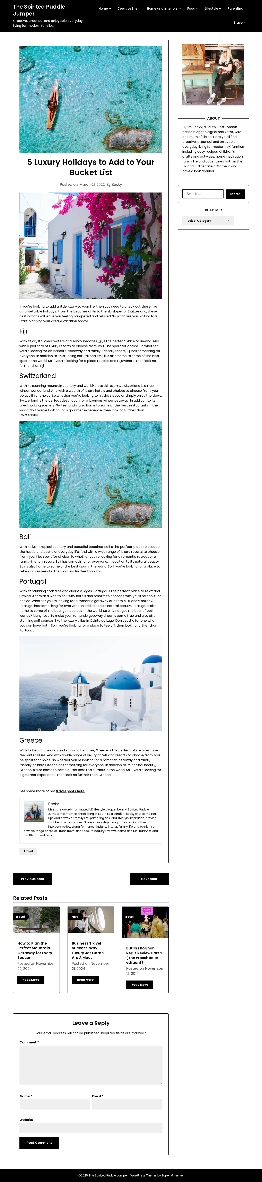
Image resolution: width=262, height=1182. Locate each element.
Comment (29, 1042)
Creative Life (127, 8)
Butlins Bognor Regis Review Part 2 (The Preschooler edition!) (144, 955)
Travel (238, 22)
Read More (31, 980)
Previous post (32, 878)
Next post (149, 878)
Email (97, 1096)
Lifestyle (211, 8)
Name (26, 1096)
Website (26, 1119)
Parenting (235, 8)
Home (103, 8)
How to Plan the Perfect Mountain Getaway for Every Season (34, 950)
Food (191, 8)
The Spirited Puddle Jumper (39, 10)
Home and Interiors (162, 8)
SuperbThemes (173, 1175)
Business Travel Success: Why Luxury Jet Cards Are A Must (88, 950)
